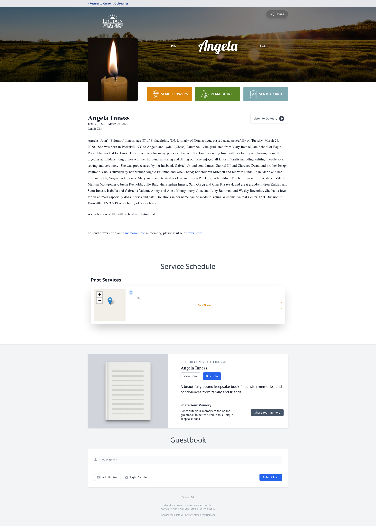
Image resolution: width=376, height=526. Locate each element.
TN (138, 297)
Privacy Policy (177, 508)
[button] (110, 301)
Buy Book (212, 376)
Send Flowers (205, 305)
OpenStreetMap (192, 515)
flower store (194, 232)
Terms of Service (199, 508)
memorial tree (135, 232)
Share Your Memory (267, 412)
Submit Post (270, 477)
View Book (190, 376)
